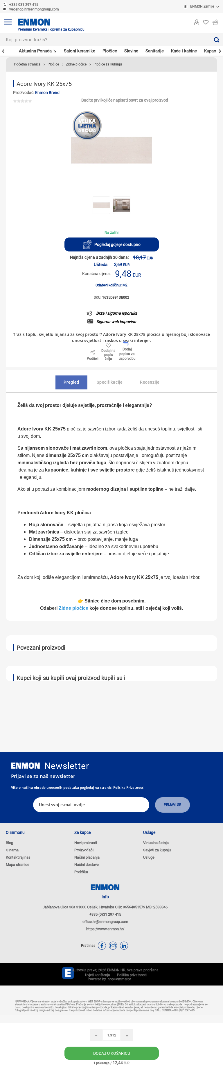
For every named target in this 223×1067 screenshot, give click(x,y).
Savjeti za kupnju (157, 850)
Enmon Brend (47, 92)
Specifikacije (110, 382)
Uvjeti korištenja (97, 975)
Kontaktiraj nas (18, 857)
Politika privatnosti (128, 787)
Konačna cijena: (96, 273)
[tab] (71, 382)
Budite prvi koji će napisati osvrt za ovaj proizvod (124, 100)
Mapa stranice (17, 864)
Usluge (148, 857)
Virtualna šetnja (156, 843)
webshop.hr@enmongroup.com (34, 9)
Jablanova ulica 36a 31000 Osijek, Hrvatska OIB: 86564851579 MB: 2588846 (105, 907)
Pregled (71, 382)
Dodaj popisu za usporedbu (127, 354)
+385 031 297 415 (23, 5)
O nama (12, 850)
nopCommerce (118, 979)
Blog (9, 843)
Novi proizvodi (85, 843)
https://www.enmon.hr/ (105, 929)
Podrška (81, 872)
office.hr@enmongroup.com (105, 921)
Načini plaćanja (87, 857)
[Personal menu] (196, 21)
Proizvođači (83, 850)
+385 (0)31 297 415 (105, 914)
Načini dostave (86, 864)
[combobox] (105, 39)
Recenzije (149, 382)
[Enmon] (25, 765)
